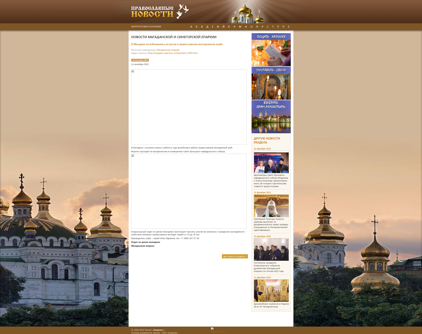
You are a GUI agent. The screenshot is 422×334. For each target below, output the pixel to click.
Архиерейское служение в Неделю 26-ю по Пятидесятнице (271, 305)
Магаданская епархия (168, 49)
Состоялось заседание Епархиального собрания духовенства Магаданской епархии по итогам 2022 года (269, 266)
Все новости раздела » (235, 256)
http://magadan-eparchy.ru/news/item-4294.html (173, 52)
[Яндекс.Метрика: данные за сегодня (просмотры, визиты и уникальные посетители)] (218, 330)
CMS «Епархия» (170, 332)
